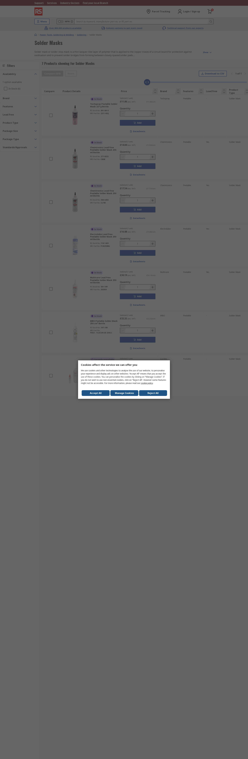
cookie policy (147, 383)
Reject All (153, 393)
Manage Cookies (124, 393)
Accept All (96, 393)
